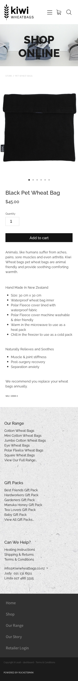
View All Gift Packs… (19, 519)
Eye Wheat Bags (17, 445)
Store (8, 75)
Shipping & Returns (19, 554)
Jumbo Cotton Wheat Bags (25, 440)
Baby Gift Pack (15, 514)
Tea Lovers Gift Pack (20, 509)
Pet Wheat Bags (23, 75)
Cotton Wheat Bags (19, 430)
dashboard (28, 662)
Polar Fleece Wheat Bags (23, 450)
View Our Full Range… (20, 459)
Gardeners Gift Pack (19, 499)
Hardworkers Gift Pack (21, 494)
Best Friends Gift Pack (21, 489)
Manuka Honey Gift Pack (23, 504)
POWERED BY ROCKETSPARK (19, 672)
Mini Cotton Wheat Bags (23, 435)
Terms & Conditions (19, 559)
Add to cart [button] (39, 237)
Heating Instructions (19, 549)
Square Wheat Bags (19, 455)
